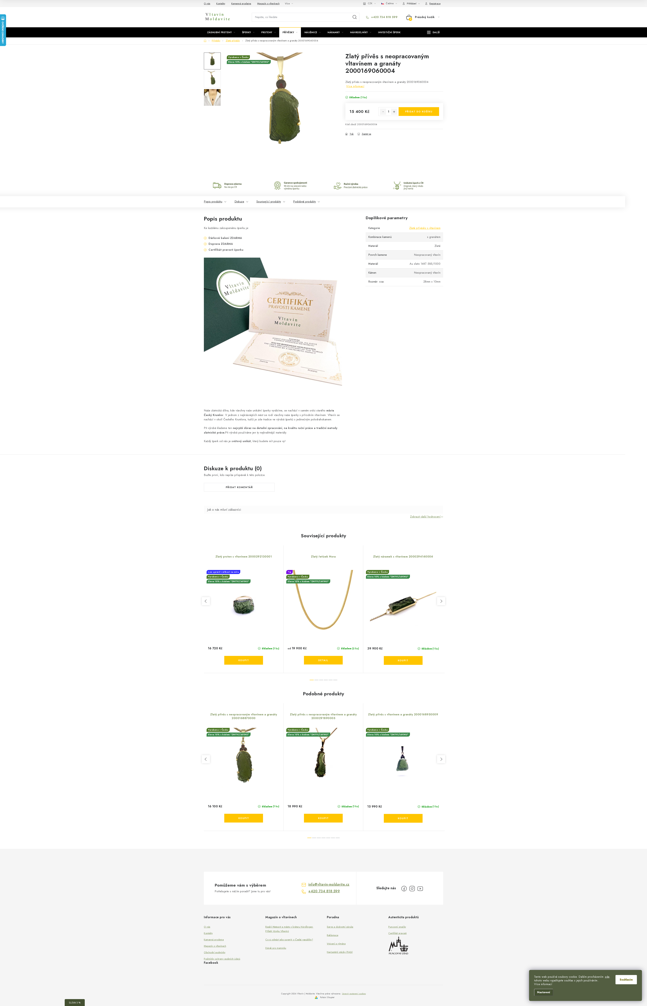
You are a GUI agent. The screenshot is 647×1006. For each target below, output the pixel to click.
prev (206, 601)
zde (607, 977)
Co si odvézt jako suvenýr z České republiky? (289, 939)
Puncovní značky (397, 926)
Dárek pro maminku (275, 948)
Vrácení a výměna (336, 943)
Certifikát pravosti (397, 933)
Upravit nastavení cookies (354, 993)
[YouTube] (420, 888)
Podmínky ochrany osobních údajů (222, 959)
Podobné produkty (304, 202)
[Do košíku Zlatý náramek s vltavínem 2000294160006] (403, 660)
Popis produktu (213, 202)
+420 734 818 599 (383, 17)
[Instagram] (412, 888)
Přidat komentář (239, 487)
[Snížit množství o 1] (383, 112)
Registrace (434, 3)
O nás (207, 3)
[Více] (433, 32)
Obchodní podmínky (214, 952)
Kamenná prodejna (241, 3)
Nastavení (543, 992)
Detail (323, 660)
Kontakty (220, 3)
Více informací (355, 86)
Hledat (354, 17)
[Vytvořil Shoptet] (316, 997)
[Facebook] (404, 888)
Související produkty (268, 202)
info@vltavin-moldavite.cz (328, 884)
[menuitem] (221, 32)
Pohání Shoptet (327, 997)
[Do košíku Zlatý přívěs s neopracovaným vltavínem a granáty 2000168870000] (243, 818)
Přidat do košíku (419, 111)
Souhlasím (626, 980)
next (441, 601)
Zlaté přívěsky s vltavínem (424, 228)
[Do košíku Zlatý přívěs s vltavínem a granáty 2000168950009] (403, 818)
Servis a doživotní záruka (340, 926)
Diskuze (239, 202)
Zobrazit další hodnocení (425, 517)
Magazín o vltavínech (268, 3)
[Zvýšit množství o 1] (394, 112)
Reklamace (332, 935)
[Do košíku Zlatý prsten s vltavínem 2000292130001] (243, 660)
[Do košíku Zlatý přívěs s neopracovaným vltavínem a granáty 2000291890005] (323, 818)
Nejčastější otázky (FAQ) (340, 952)
